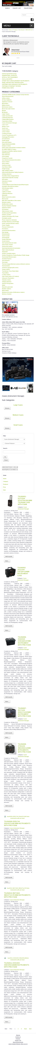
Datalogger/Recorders (8, 137)
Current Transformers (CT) (9, 135)
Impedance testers (7, 181)
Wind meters (5, 290)
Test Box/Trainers (6, 258)
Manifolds (4, 195)
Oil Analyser (5, 209)
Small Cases (5, 128)
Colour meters (6, 131)
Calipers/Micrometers (8, 119)
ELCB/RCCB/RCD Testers (9, 149)
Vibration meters (6, 280)
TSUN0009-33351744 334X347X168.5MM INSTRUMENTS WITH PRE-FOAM (17, 823)
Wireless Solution (7, 294)
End (30, 1029)
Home (10, 29)
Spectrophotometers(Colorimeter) (11, 248)
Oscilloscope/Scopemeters (9, 213)
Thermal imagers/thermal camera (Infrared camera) (16, 264)
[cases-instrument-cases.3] (18, 369)
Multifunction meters (7, 204)
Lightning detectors (7, 193)
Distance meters (6, 146)
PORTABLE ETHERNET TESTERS (11, 86)
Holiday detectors (7, 174)
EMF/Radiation (6, 153)
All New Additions (7, 100)
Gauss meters (6, 161)
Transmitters (5, 273)
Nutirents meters (6, 207)
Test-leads (5, 262)
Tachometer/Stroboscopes (9, 257)
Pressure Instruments (8, 227)
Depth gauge (5, 140)
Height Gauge (6, 168)
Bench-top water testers (8, 108)
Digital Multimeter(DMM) (8, 144)
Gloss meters (5, 163)
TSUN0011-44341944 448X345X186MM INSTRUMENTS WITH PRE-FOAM (16, 965)
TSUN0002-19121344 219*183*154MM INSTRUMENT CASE (23, 571)
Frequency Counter (7, 158)
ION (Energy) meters (7, 188)
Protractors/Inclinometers (9, 230)
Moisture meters (6, 202)
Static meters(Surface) (8, 250)
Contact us (18, 1036)
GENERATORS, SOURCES (9, 75)
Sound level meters (7, 246)
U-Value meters (6, 274)
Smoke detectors (6, 239)
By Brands (21, 29)
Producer (5, 484)
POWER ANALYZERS (8, 88)
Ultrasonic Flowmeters (8, 278)
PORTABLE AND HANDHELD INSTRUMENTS (14, 84)
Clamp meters (6, 130)
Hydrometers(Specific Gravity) (10, 177)
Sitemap (18, 1035)
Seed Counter (6, 236)
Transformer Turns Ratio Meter (10, 271)
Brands (4, 110)
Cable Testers (6, 114)
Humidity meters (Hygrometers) (10, 176)
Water (3, 285)
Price (4, 487)
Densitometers (6, 138)
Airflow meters (6, 98)
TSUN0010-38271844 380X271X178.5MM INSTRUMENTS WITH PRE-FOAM (17, 895)
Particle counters (6, 214)
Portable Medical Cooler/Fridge (10, 221)
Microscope (5, 198)
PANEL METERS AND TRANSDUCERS (13, 82)
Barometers (5, 103)
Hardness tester (6, 165)
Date (4, 490)
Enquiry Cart (18, 1040)
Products (15, 29)
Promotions (5, 228)
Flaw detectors (6, 154)
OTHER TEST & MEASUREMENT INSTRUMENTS (15, 81)
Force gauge (5, 156)
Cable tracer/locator (7, 116)
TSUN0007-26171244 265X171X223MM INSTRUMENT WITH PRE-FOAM (24, 712)
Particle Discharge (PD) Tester (10, 216)
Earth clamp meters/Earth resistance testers (14, 147)
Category (5, 481)
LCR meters (5, 190)
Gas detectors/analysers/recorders (11, 160)
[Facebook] (32, 19)
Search (7, 8)
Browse (7, 408)
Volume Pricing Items (7, 283)
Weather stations (6, 288)
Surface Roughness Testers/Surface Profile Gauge (15, 255)
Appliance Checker (7, 101)
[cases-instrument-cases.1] (14, 388)
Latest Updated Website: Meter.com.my (18, 1044)
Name (4, 478)
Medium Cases (5, 126)
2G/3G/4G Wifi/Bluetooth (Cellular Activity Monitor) (15, 94)
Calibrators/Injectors (7, 117)
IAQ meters (5, 179)
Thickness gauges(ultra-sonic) (10, 267)
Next (25, 1029)
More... (7, 561)
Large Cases (5, 124)
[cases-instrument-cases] (30, 388)
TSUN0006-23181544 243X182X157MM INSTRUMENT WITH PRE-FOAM (24, 641)
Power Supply (6, 225)
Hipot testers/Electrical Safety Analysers (12, 172)
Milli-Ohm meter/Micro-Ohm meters (11, 200)
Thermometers (6, 266)
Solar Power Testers (7, 244)
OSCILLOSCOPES (7, 79)
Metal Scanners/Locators (9, 197)
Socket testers (6, 241)
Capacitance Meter (7, 121)
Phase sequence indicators (9, 220)
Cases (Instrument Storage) (9, 123)
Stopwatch (5, 251)
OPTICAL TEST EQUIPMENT (10, 77)
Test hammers (6, 260)
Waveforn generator (7, 287)
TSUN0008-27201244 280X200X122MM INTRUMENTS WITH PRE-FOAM (24, 748)
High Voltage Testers (7, 170)
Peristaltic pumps (6, 218)
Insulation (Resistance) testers (10, 186)
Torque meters (6, 269)
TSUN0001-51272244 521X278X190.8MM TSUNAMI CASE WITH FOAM (25, 500)
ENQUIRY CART (17, 8)
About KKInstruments (7, 96)
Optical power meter (7, 211)
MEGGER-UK (29, 29)
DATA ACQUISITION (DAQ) (9, 73)
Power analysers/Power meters (10, 223)
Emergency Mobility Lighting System (12, 151)
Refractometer (6, 234)
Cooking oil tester (7, 133)
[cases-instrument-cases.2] (22, 388)
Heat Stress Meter (7, 167)
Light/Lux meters (6, 191)
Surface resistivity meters (9, 253)
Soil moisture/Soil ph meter (9, 243)
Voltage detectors (6, 281)
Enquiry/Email (28, 8)
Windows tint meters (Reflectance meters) (13, 292)
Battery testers (6, 105)
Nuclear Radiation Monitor (9, 206)
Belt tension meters (7, 107)
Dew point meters (7, 142)
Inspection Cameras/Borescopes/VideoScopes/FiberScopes (15, 183)
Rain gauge (5, 232)
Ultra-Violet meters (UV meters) (10, 276)
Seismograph (5, 237)
